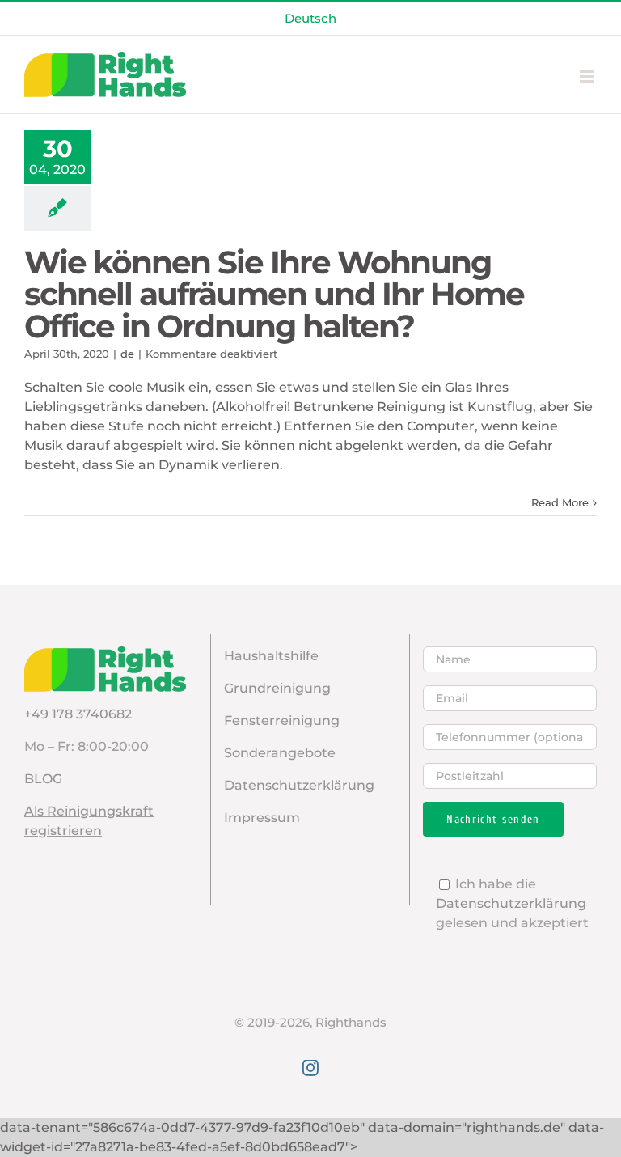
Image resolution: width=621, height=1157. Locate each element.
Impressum (262, 817)
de (127, 353)
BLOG (43, 778)
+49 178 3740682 (78, 714)
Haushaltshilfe (271, 655)
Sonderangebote (280, 753)
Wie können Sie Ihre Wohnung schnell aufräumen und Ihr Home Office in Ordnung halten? (274, 294)
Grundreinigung (277, 688)
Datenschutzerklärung (299, 785)
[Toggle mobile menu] (588, 76)
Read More (560, 502)
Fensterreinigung (282, 720)
